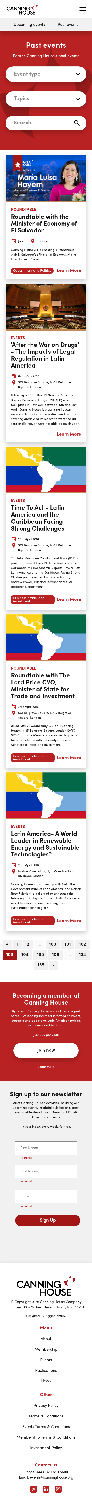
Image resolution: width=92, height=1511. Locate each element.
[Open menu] (82, 9)
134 (82, 955)
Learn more (46, 1066)
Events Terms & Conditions (46, 1427)
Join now (46, 1050)
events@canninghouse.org (51, 1478)
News (46, 1381)
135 (41, 965)
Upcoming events (29, 25)
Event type (27, 74)
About (46, 1339)
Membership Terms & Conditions (46, 1437)
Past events (68, 25)
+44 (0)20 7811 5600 (52, 1472)
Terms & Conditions (46, 1416)
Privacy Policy (46, 1406)
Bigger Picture (55, 1316)
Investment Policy (46, 1448)
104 (25, 955)
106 (55, 955)
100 (52, 944)
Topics (21, 99)
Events (46, 1360)
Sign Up (48, 1220)
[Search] (77, 123)
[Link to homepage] (46, 1285)
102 (82, 944)
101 (68, 944)
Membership (46, 1350)
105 (40, 955)
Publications (46, 1371)
